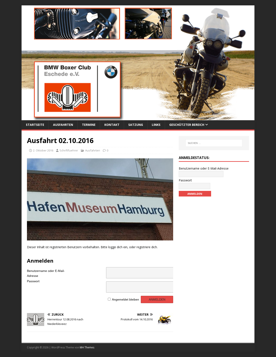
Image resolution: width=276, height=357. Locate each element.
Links (156, 125)
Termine (89, 125)
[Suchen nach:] (214, 143)
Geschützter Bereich (186, 125)
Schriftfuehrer (69, 150)
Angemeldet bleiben (125, 299)
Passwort (33, 281)
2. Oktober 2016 (43, 150)
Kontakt (111, 125)
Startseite (35, 125)
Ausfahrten (63, 125)
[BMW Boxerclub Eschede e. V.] (138, 118)
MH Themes (87, 347)
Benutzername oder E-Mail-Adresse (46, 272)
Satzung (135, 125)
